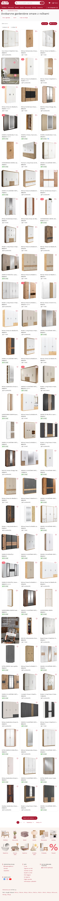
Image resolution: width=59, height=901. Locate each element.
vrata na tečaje (24, 17)
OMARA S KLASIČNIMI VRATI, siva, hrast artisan (34, 722)
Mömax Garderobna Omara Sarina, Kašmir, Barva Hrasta (17, 386)
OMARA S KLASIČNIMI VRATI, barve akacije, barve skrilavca (37, 610)
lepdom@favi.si (9, 866)
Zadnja (38, 822)
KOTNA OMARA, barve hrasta (48, 778)
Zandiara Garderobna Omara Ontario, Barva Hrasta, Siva (17, 806)
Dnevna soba (15, 853)
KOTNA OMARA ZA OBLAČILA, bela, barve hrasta (15, 750)
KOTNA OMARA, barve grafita (9, 666)
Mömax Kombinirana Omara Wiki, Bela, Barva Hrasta (16, 218)
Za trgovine (27, 877)
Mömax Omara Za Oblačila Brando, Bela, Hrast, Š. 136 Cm (36, 358)
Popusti (54, 853)
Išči (42, 3)
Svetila (22, 7)
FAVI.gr (9, 894)
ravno (14, 17)
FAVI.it (44, 892)
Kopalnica (40, 7)
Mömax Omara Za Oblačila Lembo (49, 51)
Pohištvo (4, 7)
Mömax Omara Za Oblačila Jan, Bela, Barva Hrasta (34, 526)
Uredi (45, 23)
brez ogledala (6, 17)
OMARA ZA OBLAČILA (7, 554)
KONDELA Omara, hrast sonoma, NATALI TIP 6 (33, 135)
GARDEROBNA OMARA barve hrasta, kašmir (13, 414)
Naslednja (29, 822)
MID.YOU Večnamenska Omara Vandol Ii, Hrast (33, 638)
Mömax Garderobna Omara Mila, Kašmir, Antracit (15, 722)
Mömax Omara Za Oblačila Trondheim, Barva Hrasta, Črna (36, 666)
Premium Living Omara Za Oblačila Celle (32, 162)
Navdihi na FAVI (28, 872)
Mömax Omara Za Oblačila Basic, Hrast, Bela (33, 79)
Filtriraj (54, 23)
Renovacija (28, 7)
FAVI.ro (30, 892)
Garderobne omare (13, 10)
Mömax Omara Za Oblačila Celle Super (31, 274)
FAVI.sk (21, 892)
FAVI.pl (26, 892)
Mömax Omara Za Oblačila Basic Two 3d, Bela (14, 107)
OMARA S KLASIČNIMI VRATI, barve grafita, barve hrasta (17, 358)
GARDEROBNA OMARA (46, 610)
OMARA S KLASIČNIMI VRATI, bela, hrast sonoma (34, 554)
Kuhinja (34, 7)
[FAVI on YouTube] (10, 879)
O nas (25, 866)
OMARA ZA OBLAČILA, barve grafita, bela (13, 582)
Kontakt (6, 868)
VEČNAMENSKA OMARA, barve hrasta (12, 162)
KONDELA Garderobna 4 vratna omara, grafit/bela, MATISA (17, 135)
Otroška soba (34, 853)
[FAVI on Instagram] (7, 879)
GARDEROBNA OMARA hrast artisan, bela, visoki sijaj (16, 610)
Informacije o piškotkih (30, 881)
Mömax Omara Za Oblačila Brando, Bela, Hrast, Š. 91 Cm (36, 246)
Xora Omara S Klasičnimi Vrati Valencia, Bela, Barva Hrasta (17, 51)
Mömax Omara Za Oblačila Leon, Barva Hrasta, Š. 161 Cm (36, 302)
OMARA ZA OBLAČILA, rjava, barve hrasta (13, 274)
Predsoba (43, 853)
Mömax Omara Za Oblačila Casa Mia (30, 442)
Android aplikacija (48, 867)
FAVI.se (49, 892)
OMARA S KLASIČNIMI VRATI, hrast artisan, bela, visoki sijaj (37, 778)
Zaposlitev (6, 870)
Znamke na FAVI (28, 870)
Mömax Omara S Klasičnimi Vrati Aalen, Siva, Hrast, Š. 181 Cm (37, 498)
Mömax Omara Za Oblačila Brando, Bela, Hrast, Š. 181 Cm (36, 190)
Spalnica (24, 853)
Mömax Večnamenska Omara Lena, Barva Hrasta (34, 750)
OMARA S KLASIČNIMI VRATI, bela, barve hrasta (14, 190)
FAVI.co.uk (54, 892)
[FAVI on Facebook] (4, 879)
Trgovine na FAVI (28, 868)
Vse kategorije (52, 7)
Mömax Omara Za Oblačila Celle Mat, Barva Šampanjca (36, 582)
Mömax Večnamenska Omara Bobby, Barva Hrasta (34, 51)
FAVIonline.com (6, 889)
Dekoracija (11, 7)
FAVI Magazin (27, 875)
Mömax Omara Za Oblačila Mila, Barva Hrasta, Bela (15, 330)
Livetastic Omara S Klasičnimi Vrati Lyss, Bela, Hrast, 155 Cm (37, 694)
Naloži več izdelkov (28, 818)
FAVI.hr (40, 892)
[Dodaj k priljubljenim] (36, 199)
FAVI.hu (35, 892)
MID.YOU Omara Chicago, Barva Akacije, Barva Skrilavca (17, 470)
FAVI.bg (4, 894)
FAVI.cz (17, 892)
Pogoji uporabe (28, 879)
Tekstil (17, 7)
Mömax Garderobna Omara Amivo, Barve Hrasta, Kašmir (17, 778)
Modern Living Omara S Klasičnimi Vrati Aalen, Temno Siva (37, 806)
